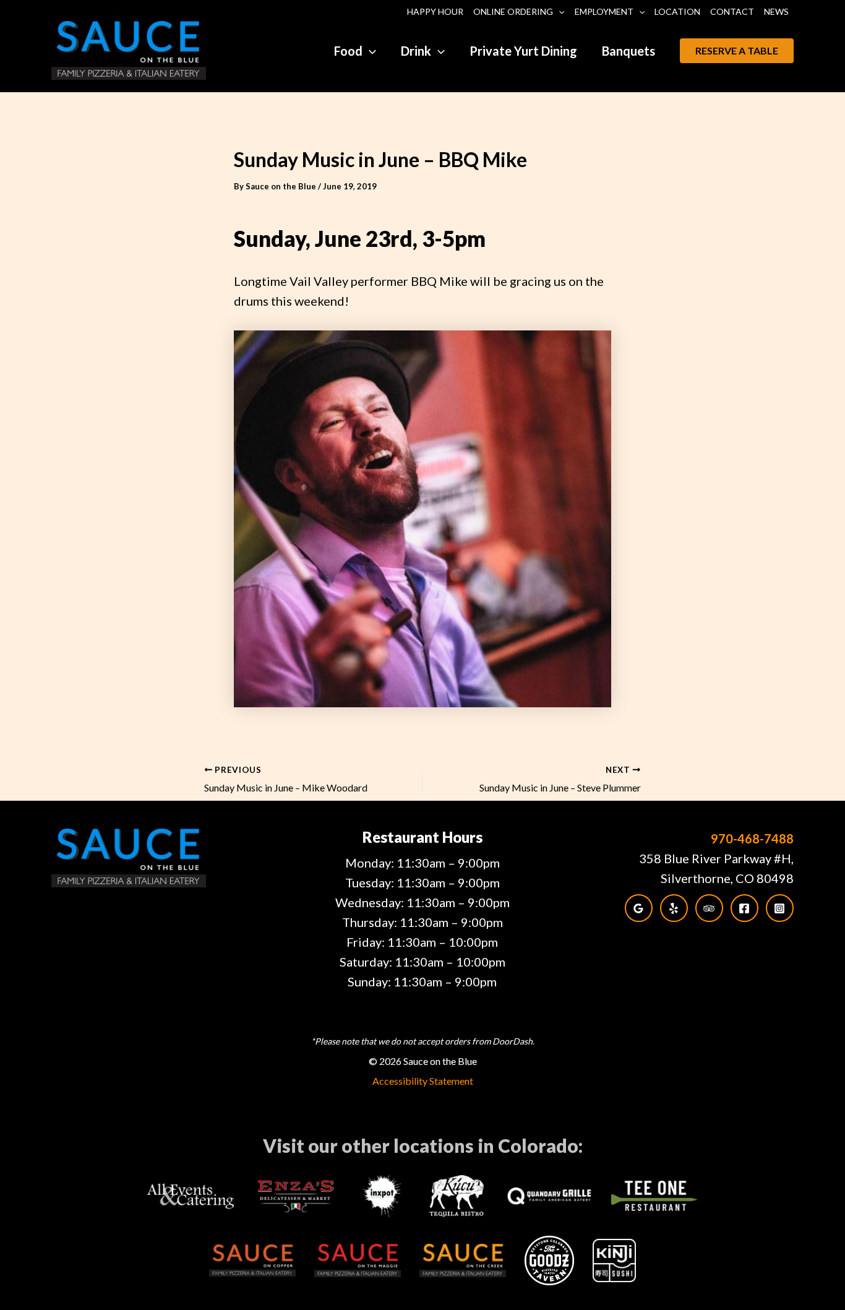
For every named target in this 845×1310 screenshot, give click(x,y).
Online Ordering (513, 11)
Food (348, 50)
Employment (604, 11)
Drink (416, 50)
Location (677, 11)
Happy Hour (435, 11)
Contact (732, 11)
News (776, 11)
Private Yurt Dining (523, 50)
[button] (558, 11)
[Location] (639, 908)
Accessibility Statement (422, 1081)
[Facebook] (744, 908)
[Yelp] (674, 908)
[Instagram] (780, 908)
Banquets (628, 50)
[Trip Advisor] (709, 908)
